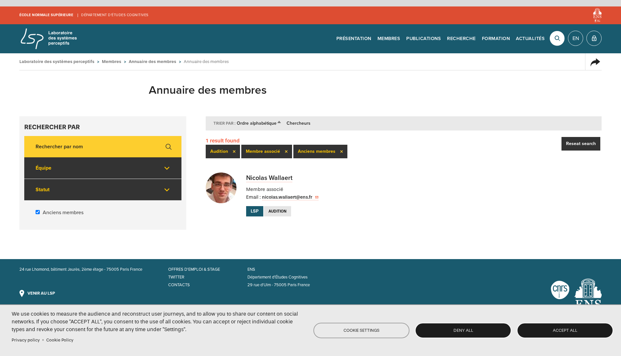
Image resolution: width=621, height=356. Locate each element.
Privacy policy (26, 340)
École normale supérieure (46, 15)
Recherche (461, 38)
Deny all (463, 330)
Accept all (565, 330)
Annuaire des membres (152, 61)
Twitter (176, 277)
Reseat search (581, 143)
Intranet (594, 38)
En (575, 38)
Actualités (530, 38)
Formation (496, 38)
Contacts (179, 285)
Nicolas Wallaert (269, 178)
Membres (388, 38)
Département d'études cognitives (114, 15)
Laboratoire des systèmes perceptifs (48, 38)
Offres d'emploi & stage (194, 269)
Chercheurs (298, 123)
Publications (423, 38)
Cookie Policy (59, 340)
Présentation (353, 38)
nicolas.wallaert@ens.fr (287, 197)
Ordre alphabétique (259, 123)
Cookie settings (361, 330)
